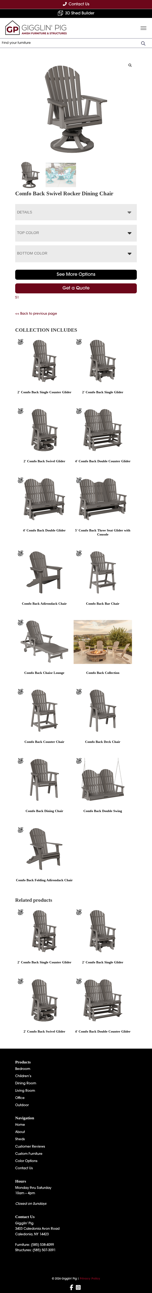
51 (17, 297)
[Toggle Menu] (143, 28)
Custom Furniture (28, 1154)
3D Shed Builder (79, 13)
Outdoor (22, 1105)
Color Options (26, 1161)
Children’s (23, 1076)
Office (20, 1098)
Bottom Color (32, 253)
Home (20, 1125)
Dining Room (25, 1083)
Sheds (20, 1139)
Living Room (25, 1091)
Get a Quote (76, 288)
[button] (130, 65)
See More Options (76, 274)
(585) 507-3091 (44, 1250)
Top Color (28, 233)
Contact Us (24, 1168)
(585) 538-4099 (42, 1245)
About (20, 1132)
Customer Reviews (30, 1147)
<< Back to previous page (36, 314)
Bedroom (22, 1069)
